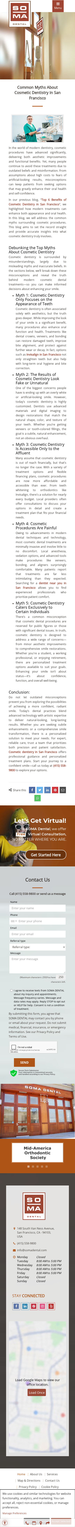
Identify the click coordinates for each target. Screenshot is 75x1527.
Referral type (17, 940)
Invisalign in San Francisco (44, 354)
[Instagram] (42, 1306)
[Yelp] (51, 1306)
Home (21, 1474)
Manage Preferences (14, 1513)
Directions (41, 1523)
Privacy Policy (45, 1032)
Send (24, 1062)
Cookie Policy (50, 1487)
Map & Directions (29, 1480)
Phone (14, 915)
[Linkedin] (25, 1306)
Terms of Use (17, 1036)
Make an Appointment (34, 1523)
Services (52, 1474)
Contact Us (52, 1480)
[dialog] (37, 1508)
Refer (48, 1523)
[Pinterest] (33, 1306)
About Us (36, 1474)
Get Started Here (46, 854)
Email (13, 928)
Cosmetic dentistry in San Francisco (33, 752)
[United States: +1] (14, 921)
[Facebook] (16, 1306)
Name (13, 902)
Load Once (37, 1392)
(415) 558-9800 (27, 1523)
